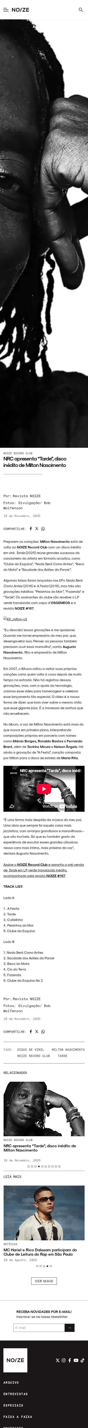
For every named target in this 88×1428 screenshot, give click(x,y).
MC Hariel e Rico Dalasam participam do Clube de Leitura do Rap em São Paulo (40, 1252)
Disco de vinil (30, 1049)
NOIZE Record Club (17, 453)
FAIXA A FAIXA (17, 1417)
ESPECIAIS (13, 1405)
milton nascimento (68, 1049)
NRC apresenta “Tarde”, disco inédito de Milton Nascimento (39, 1148)
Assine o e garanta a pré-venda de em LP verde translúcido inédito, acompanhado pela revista (43, 870)
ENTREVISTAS (15, 1394)
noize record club (33, 1056)
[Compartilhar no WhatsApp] (43, 529)
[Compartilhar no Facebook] (30, 528)
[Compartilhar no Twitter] (36, 528)
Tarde (62, 1056)
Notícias (10, 1243)
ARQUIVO (11, 1382)
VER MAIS (44, 1281)
